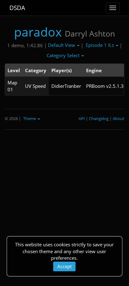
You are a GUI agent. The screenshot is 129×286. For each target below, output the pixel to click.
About (118, 118)
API (82, 118)
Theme (30, 118)
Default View (62, 45)
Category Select (64, 55)
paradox (38, 31)
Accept (64, 266)
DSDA (17, 8)
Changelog (99, 118)
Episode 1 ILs (100, 45)
